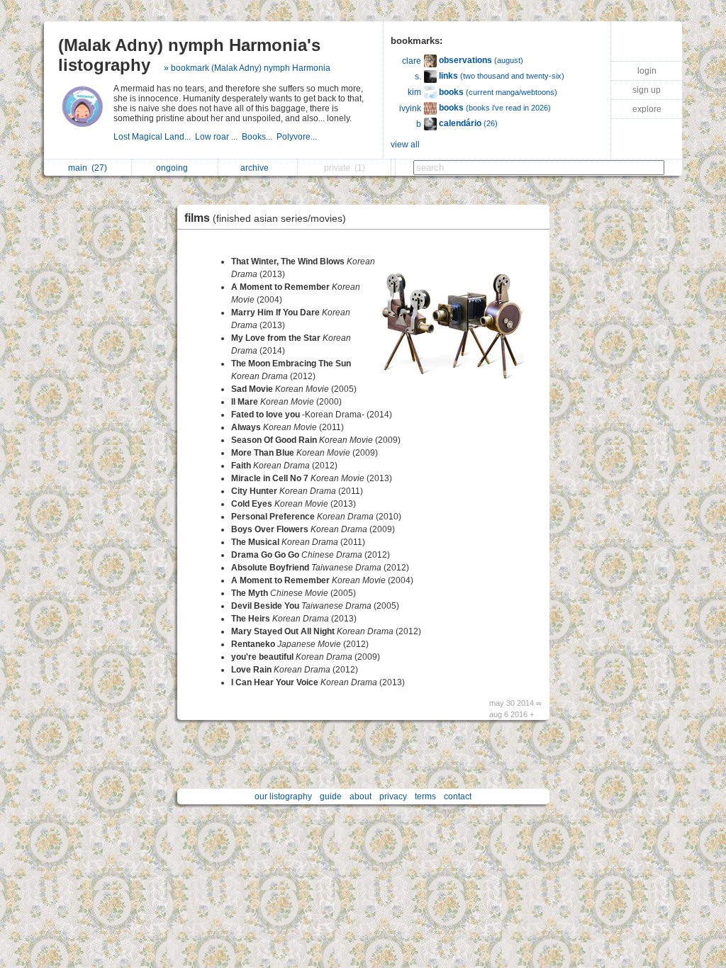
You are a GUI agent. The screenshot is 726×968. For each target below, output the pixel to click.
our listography (283, 796)
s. (418, 76)
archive (256, 168)
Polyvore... (298, 137)
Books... (259, 137)
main (87, 168)
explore (646, 109)
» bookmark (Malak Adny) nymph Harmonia (247, 68)
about (361, 796)
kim (414, 92)
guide (331, 796)
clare (411, 61)
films (265, 218)
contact (457, 796)
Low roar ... (218, 137)
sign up (646, 90)
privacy (393, 796)
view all (405, 145)
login (647, 71)
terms (425, 796)
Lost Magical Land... (154, 137)
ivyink (410, 108)
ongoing (174, 168)
